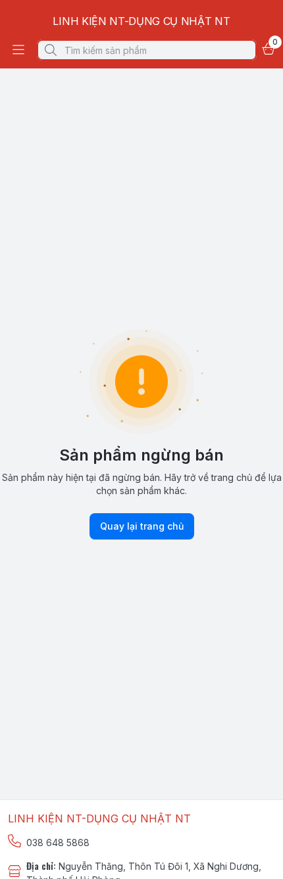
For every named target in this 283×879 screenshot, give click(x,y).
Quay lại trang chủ (142, 526)
